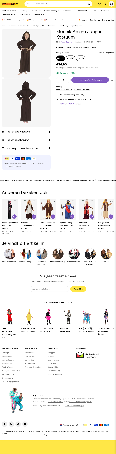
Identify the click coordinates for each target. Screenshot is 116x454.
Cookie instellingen (42, 435)
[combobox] (58, 4)
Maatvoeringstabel (106, 53)
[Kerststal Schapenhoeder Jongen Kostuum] (29, 209)
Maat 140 (70, 58)
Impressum (31, 435)
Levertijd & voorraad (64, 89)
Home (4, 26)
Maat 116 (60, 58)
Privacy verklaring (73, 431)
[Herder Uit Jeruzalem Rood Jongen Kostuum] (87, 209)
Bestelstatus (95, 20)
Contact (82, 431)
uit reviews (70, 104)
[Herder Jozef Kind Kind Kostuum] (48, 209)
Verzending (77, 68)
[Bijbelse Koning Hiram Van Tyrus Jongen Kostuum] (68, 209)
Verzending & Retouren (35, 431)
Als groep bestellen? (82, 89)
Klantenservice (108, 20)
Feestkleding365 (12, 431)
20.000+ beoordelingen (74, 405)
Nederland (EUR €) (70, 425)
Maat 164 (80, 58)
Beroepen (13, 26)
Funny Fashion (66, 42)
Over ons (47, 431)
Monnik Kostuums (49, 26)
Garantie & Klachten (93, 431)
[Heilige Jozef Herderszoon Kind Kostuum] (106, 209)
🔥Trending (83, 20)
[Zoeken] (89, 3)
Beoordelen (104, 431)
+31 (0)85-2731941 (55, 401)
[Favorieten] (100, 4)
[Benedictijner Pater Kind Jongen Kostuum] (10, 209)
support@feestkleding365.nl (80, 401)
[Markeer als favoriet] (112, 80)
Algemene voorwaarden (58, 431)
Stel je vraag (37, 163)
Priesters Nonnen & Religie (29, 26)
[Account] (104, 3)
